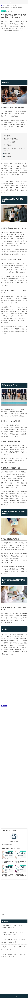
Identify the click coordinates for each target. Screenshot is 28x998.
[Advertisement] (13, 44)
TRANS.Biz (11, 996)
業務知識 (3, 11)
